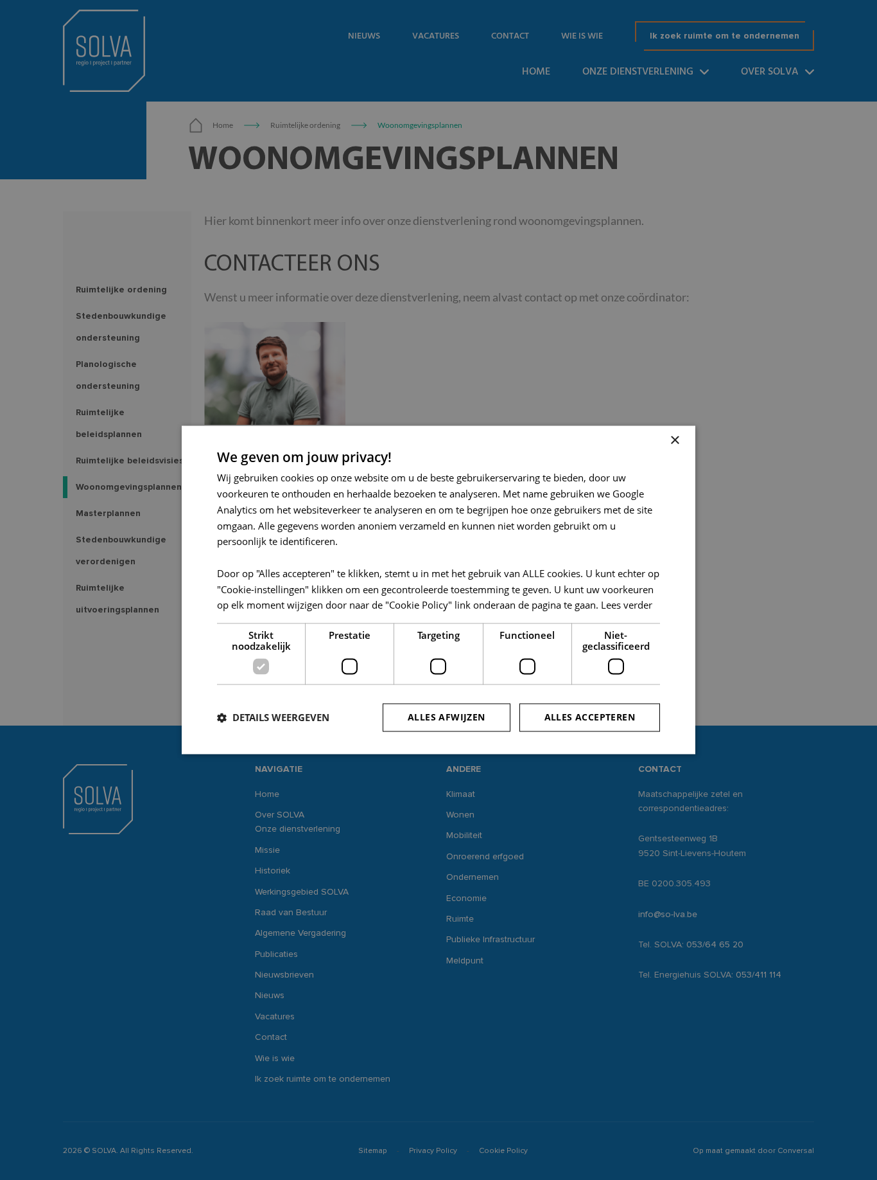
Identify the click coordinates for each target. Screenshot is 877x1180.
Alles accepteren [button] (589, 717)
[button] (273, 718)
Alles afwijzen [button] (446, 717)
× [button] (674, 440)
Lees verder (626, 605)
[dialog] (438, 590)
